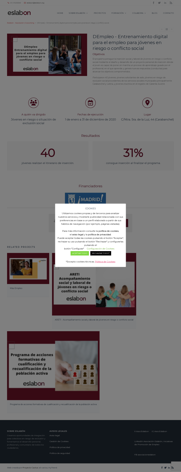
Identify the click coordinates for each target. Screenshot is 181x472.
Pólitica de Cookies (105, 261)
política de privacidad (99, 234)
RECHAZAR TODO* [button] (100, 253)
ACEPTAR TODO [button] (79, 253)
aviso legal (77, 234)
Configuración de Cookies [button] (100, 248)
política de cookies (108, 231)
